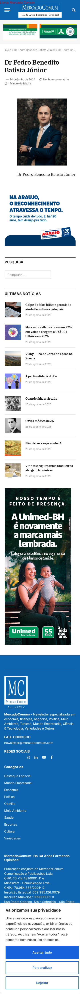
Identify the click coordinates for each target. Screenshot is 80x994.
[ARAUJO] (40, 245)
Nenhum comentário (56, 79)
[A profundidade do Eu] (13, 381)
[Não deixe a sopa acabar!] (13, 448)
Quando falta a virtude (41, 398)
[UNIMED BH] (38, 643)
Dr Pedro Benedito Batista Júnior (34, 50)
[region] (40, 948)
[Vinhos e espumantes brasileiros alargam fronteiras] (13, 470)
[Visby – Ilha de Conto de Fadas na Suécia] (13, 358)
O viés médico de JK (39, 421)
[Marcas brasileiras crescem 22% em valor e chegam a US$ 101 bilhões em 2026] (13, 332)
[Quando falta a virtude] (13, 403)
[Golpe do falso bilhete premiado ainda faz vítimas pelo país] (13, 309)
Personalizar (42, 967)
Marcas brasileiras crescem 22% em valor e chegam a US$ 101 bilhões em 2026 (48, 331)
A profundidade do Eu (41, 376)
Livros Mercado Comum (17, 2)
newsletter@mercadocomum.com (28, 742)
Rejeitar (42, 983)
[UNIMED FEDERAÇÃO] (40, 32)
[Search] (73, 10)
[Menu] (7, 10)
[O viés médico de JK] (13, 425)
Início (7, 50)
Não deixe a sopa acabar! (43, 443)
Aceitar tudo (42, 952)
